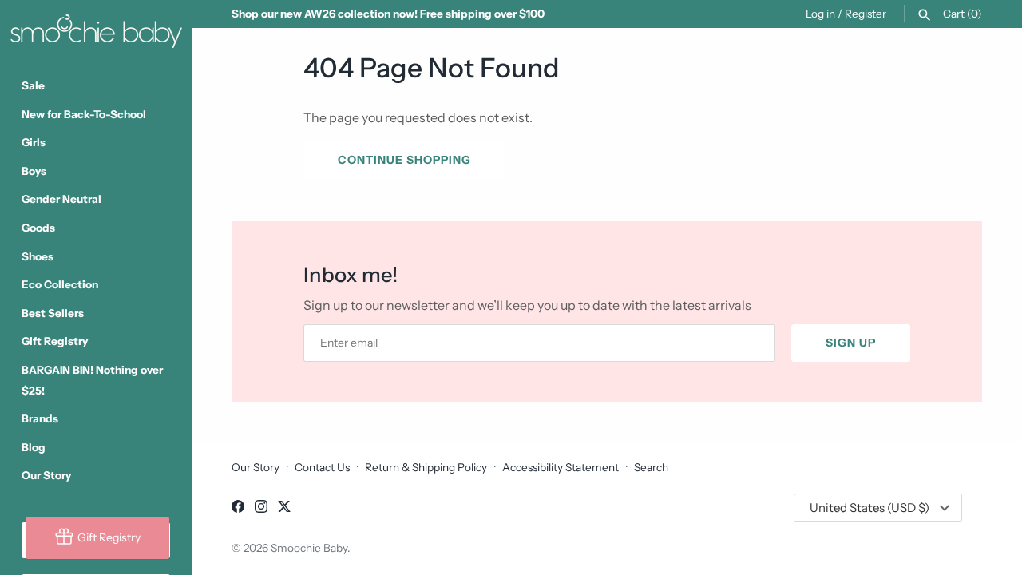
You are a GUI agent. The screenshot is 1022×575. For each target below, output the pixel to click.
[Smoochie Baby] (96, 28)
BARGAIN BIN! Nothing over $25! (92, 380)
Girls (34, 142)
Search (651, 467)
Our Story (46, 475)
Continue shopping (404, 160)
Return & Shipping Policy (426, 467)
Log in (820, 13)
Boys (34, 171)
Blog (34, 447)
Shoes (37, 256)
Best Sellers (53, 313)
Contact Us (322, 467)
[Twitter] (284, 509)
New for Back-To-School (84, 114)
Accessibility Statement (560, 467)
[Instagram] (261, 509)
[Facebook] (238, 509)
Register (865, 13)
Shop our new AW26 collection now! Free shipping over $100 (388, 13)
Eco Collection (60, 284)
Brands (40, 418)
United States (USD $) (869, 507)
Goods (38, 227)
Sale (33, 85)
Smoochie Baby (309, 547)
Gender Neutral (61, 198)
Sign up (851, 342)
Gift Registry (55, 341)
